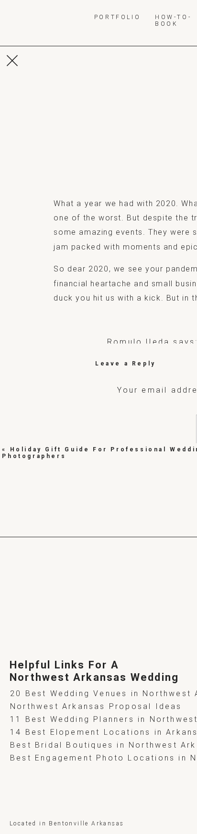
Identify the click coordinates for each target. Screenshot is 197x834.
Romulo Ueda (138, 341)
